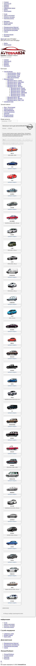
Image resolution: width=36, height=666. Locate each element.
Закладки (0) (7, 3)
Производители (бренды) (11, 27)
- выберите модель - (12, 168)
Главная (6, 2)
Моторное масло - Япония (14, 86)
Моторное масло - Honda (18, 88)
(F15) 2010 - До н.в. (12, 290)
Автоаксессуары (8, 101)
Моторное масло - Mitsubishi (19, 92)
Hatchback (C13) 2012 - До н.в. (12, 508)
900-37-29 (3, 39)
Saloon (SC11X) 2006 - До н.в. (12, 589)
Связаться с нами (9, 633)
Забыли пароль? (8, 109)
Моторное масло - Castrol (14, 80)
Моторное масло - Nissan (18, 94)
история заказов (8, 655)
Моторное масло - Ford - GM (15, 100)
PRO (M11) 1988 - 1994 (12, 467)
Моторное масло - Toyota (18, 95)
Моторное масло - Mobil (14, 83)
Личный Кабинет (9, 654)
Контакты (7, 21)
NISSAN (10, 128)
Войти (6, 9)
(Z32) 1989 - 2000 (12, 155)
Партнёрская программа (11, 30)
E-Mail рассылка (8, 116)
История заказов (8, 34)
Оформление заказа (9, 8)
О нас (5, 14)
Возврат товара (8, 23)
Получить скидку (9, 18)
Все (4, 139)
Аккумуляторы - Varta (13, 76)
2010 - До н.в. (12, 318)
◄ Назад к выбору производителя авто (13, 613)
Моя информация (9, 110)
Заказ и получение (9, 15)
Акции (6, 31)
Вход (5, 107)
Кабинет (6, 5)
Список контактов (9, 112)
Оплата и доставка (9, 17)
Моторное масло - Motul (14, 85)
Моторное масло (8, 79)
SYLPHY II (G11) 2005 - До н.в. (12, 223)
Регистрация (7, 11)
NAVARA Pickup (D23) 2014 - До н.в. (12, 399)
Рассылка (6, 36)
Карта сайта (7, 24)
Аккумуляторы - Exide (13, 74)
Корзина (6, 6)
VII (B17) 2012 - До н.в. (12, 535)
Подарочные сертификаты (11, 28)
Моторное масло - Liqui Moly (15, 82)
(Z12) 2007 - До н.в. (12, 250)
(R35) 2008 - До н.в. (12, 263)
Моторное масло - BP (13, 97)
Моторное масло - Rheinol (14, 98)
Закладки (6, 113)
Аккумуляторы (8, 71)
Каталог (4, 128)
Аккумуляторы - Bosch (13, 73)
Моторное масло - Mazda (18, 91)
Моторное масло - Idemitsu (18, 89)
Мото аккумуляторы (13, 77)
